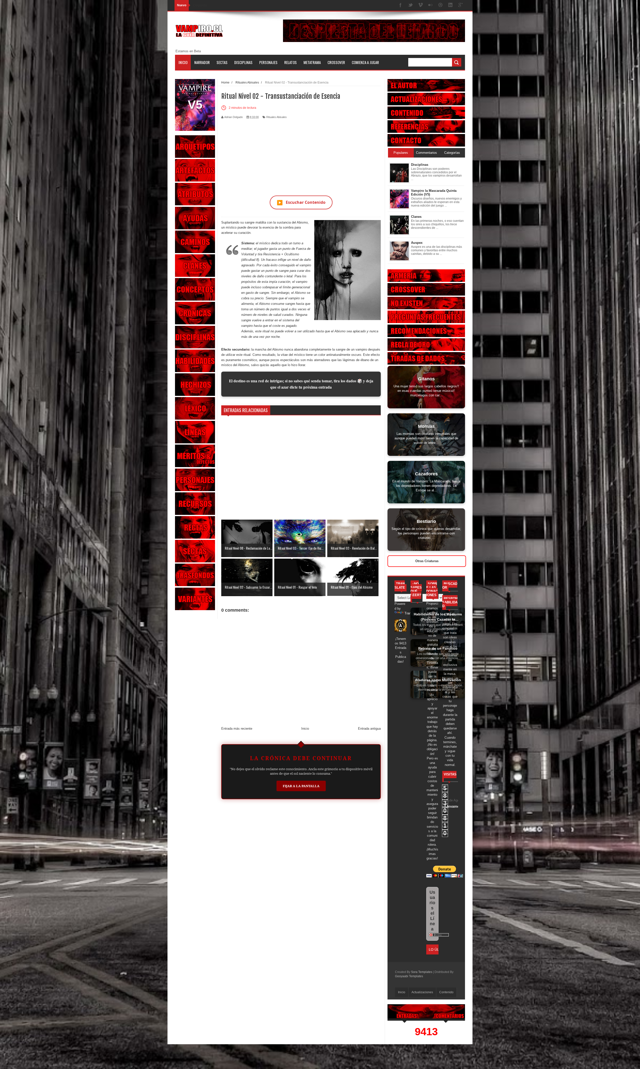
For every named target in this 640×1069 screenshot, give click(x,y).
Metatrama (312, 62)
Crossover (336, 62)
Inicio (183, 62)
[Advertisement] (301, 154)
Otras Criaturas (426, 561)
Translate (411, 613)
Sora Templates (421, 972)
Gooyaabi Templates (409, 976)
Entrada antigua (369, 728)
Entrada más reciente (236, 728)
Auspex (416, 243)
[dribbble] (441, 5)
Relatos (290, 62)
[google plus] (461, 5)
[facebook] (401, 5)
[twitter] (411, 5)
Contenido (446, 992)
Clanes (416, 217)
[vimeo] (421, 5)
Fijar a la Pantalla (301, 786)
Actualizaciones (422, 992)
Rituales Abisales (276, 117)
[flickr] (431, 5)
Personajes (268, 62)
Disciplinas (243, 62)
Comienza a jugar (365, 62)
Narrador (202, 62)
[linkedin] (451, 5)
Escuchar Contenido (301, 202)
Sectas (222, 62)
